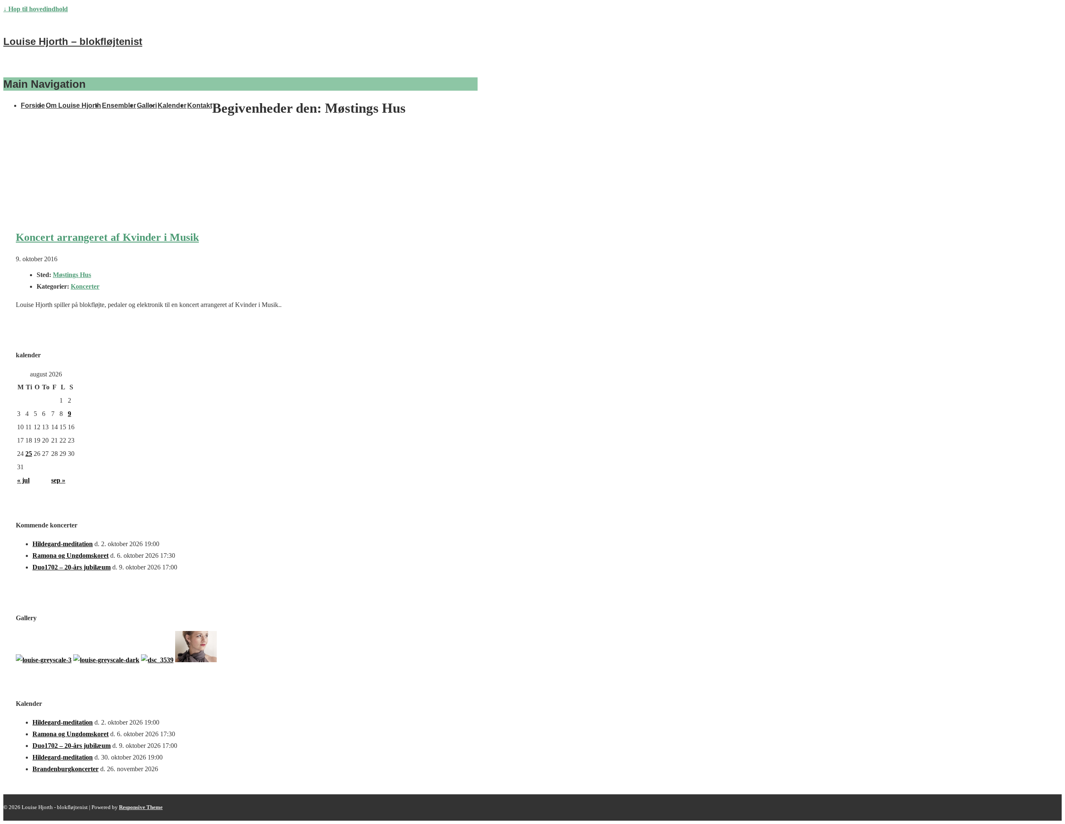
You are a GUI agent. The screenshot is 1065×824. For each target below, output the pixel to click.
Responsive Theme (141, 807)
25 (28, 453)
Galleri (147, 105)
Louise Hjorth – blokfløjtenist (72, 41)
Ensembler (119, 105)
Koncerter (85, 286)
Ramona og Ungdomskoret (70, 555)
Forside (33, 105)
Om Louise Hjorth (73, 105)
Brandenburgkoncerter (65, 768)
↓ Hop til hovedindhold (35, 8)
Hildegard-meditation (62, 543)
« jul (23, 480)
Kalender (172, 105)
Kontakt (199, 105)
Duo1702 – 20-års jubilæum (71, 567)
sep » (58, 480)
